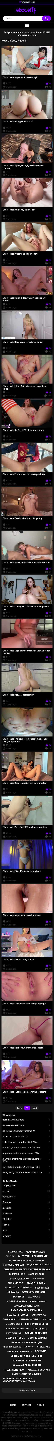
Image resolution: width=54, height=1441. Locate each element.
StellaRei (26, 1219)
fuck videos (15, 1283)
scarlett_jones (17, 1314)
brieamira (13, 1292)
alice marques (14, 1324)
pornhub (19, 1296)
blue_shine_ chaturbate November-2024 (26, 1172)
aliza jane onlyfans (39, 1370)
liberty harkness (36, 1324)
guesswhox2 (42, 1288)
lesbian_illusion (19, 1278)
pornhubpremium (36, 1333)
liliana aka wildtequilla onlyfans (26, 1260)
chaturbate (40, 1328)
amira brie (9, 1319)
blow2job (26, 1208)
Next (35, 1108)
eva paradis (38, 1279)
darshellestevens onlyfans (26, 1374)
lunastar (29, 1347)
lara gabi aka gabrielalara (26, 1310)
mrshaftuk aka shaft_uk (26, 1342)
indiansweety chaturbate (26, 1360)
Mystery (26, 1236)
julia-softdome (15, 1338)
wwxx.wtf (24, 1436)
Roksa (26, 1225)
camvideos (34, 1297)
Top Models (11, 1181)
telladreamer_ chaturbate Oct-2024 (26, 1142)
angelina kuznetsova (26, 1306)
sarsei (26, 1191)
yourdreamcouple (29, 1319)
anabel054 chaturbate (19, 1351)
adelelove (26, 1213)
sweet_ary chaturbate (33, 1292)
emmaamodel (39, 1315)
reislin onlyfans (12, 1347)
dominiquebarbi (37, 1338)
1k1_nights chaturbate (39, 1265)
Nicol (26, 1230)
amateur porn (36, 1283)
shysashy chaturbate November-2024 (26, 1153)
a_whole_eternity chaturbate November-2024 (26, 1160)
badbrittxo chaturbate (26, 1120)
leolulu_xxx (15, 1252)
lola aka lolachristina (26, 1365)
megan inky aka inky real (27, 1356)
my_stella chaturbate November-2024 (26, 1167)
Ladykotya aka (26, 1185)
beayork (40, 1351)
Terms (40, 1405)
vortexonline (13, 1333)
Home (13, 1405)
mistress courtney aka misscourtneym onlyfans (19, 1380)
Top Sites (10, 1115)
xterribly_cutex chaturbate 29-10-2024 (26, 1147)
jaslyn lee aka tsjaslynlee (18, 1288)
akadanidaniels (35, 1252)
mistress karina (17, 1301)
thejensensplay (13, 1369)
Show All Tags (27, 1390)
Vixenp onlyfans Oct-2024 (26, 1136)
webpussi (10, 1256)
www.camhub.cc (28, 2)
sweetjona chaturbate (26, 1125)
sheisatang (43, 1347)
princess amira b (13, 1265)
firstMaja (26, 1202)
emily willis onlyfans (18, 1328)
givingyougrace (38, 1301)
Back (19, 1108)
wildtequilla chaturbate (32, 1256)
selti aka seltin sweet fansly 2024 (26, 1131)
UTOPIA (46, 32)
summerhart (17, 1274)
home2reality (26, 1197)
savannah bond (36, 1274)
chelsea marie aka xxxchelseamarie (27, 1269)
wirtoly (47, 1319)
